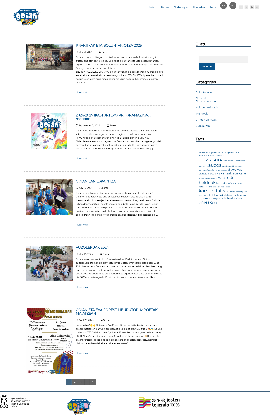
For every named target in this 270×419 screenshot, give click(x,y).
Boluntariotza (204, 92)
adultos (202, 153)
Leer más (82, 92)
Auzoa (213, 7)
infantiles (232, 183)
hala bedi (212, 178)
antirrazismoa (229, 161)
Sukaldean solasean (232, 195)
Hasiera (152, 7)
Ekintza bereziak (206, 101)
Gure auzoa (203, 125)
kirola (211, 186)
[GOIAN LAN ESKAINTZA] (49, 213)
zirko (214, 203)
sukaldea (212, 195)
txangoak (216, 199)
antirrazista (240, 161)
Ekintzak (201, 98)
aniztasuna (211, 159)
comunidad (222, 170)
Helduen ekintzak (207, 107)
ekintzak (225, 173)
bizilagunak (237, 166)
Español (224, 7)
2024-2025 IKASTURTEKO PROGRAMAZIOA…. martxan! (113, 117)
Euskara (234, 7)
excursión (203, 179)
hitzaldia (221, 183)
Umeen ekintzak (206, 119)
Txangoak (202, 113)
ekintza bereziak (208, 173)
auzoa (215, 165)
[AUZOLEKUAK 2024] (49, 279)
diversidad (235, 169)
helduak (207, 182)
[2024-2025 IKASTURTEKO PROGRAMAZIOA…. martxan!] (49, 148)
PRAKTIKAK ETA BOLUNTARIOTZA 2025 (109, 45)
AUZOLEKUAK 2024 (92, 247)
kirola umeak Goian (222, 187)
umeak (205, 202)
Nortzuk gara (181, 7)
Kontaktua (199, 7)
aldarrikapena (226, 152)
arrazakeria (203, 166)
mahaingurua (241, 192)
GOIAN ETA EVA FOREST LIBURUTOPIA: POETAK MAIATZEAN (117, 311)
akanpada (211, 152)
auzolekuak (227, 166)
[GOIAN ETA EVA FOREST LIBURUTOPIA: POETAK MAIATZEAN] (49, 373)
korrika (231, 191)
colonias (213, 170)
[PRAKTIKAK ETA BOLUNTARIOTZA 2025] (49, 69)
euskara (239, 173)
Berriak (165, 7)
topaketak (205, 198)
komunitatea (213, 190)
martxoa (202, 195)
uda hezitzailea (231, 198)
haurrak (225, 177)
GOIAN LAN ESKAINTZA (96, 181)
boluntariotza (204, 170)
